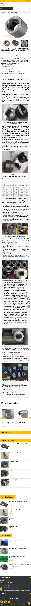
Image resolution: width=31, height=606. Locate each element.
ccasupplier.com (18, 392)
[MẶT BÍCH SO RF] (5, 464)
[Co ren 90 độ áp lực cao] (5, 482)
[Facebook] (28, 298)
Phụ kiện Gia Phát (15, 604)
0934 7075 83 (27, 0)
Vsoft (28, 604)
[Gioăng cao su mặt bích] (5, 473)
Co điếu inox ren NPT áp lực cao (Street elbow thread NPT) (22, 424)
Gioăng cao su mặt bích (15, 471)
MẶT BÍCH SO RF (13, 461)
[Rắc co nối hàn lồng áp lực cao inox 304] (8, 414)
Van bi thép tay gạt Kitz (12, 386)
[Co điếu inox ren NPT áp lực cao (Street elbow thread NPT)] (23, 414)
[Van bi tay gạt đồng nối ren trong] (5, 455)
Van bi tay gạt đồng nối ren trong (17, 452)
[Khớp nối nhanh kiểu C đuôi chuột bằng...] (5, 446)
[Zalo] (28, 302)
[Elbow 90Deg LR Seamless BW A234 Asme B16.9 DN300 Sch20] (4, 567)
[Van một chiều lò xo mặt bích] (4, 542)
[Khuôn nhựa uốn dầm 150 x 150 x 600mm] (4, 558)
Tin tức (3, 435)
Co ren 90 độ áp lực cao (15, 480)
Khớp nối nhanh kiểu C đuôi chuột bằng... (19, 443)
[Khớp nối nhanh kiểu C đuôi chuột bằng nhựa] (4, 504)
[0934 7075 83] (28, 306)
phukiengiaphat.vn (10, 392)
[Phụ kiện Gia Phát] (3, 4)
